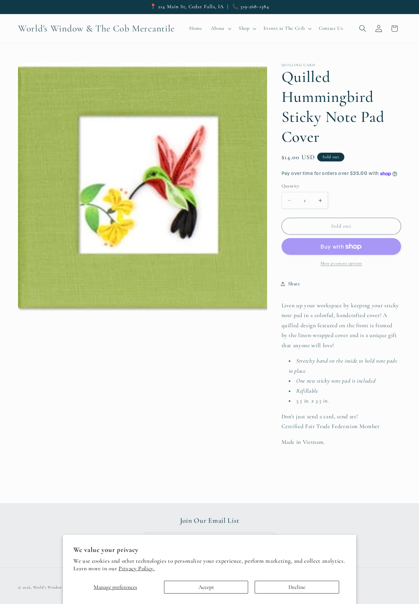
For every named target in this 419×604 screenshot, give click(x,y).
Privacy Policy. (136, 568)
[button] (220, 28)
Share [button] (294, 284)
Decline (296, 587)
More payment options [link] (341, 263)
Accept (206, 587)
